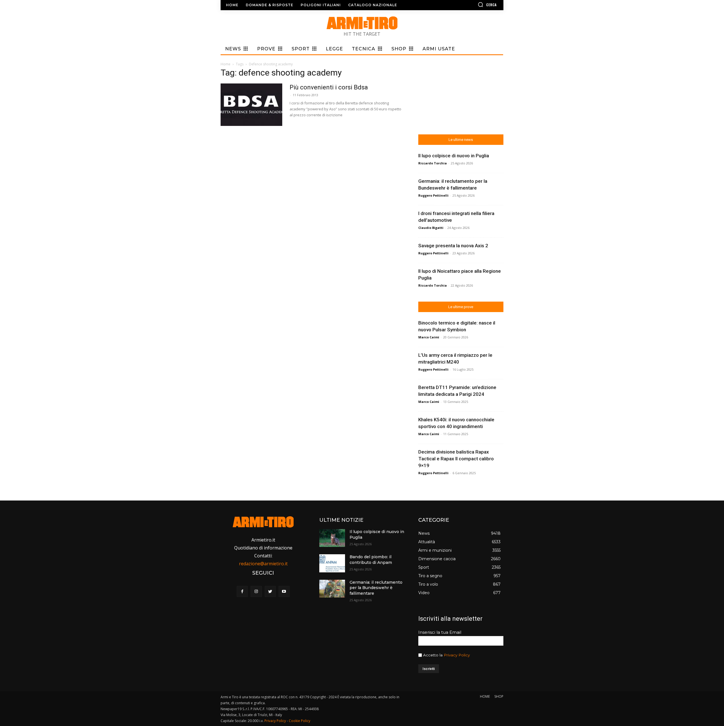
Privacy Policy (457, 655)
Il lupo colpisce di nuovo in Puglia (453, 155)
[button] (471, 4)
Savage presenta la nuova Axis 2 (453, 245)
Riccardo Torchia (432, 163)
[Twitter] (270, 591)
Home (225, 64)
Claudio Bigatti (430, 227)
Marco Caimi (428, 337)
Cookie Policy (299, 720)
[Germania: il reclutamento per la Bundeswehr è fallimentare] (332, 589)
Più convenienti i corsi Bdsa (329, 87)
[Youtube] (284, 591)
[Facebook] (242, 591)
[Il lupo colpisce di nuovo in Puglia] (332, 538)
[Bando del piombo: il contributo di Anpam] (332, 563)
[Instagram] (256, 591)
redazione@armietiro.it (263, 563)
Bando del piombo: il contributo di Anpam (371, 559)
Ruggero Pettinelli (433, 195)
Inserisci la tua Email (439, 632)
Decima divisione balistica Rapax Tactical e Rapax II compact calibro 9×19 (456, 458)
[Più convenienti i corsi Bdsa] (251, 104)
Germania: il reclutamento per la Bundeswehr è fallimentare (376, 588)
